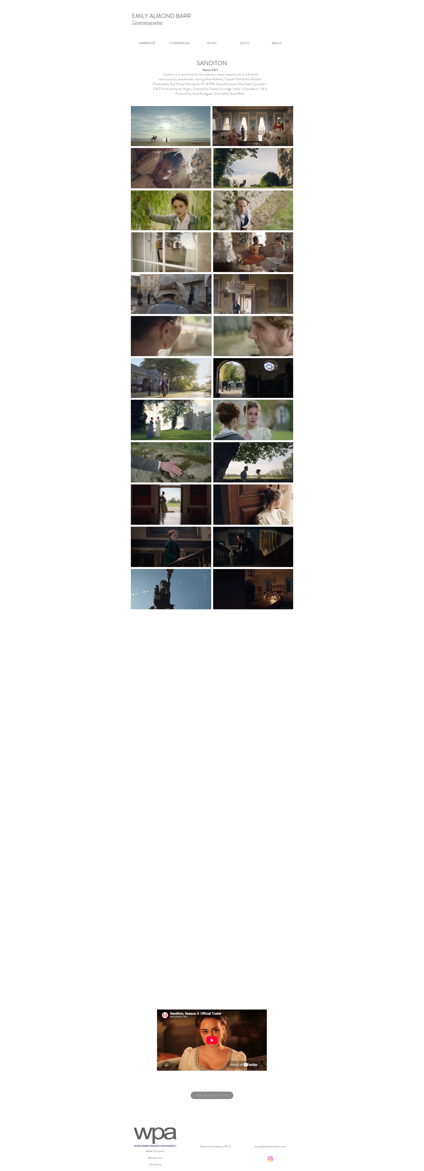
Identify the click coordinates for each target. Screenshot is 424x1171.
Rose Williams (214, 79)
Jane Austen (185, 79)
